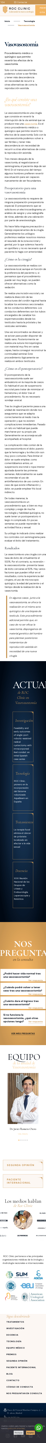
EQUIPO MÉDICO (15, 1348)
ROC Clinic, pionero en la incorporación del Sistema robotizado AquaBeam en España (21, 791)
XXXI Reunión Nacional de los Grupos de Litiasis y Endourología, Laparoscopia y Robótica (22, 889)
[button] (18, 1140)
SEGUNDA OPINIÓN (20, 1165)
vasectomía (30, 123)
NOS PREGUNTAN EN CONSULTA (24, 1393)
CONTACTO (12, 1380)
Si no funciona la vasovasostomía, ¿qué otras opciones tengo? (20, 1018)
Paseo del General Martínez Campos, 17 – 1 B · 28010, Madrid (25, 1411)
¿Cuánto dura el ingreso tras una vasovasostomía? (21, 1002)
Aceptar (30, 1433)
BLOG (9, 1374)
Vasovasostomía (26, 25)
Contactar (22, 2)
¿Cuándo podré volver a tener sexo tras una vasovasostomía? (22, 989)
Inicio (7, 21)
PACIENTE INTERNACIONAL (19, 1181)
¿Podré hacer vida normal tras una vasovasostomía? (22, 975)
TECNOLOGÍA (13, 1341)
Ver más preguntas (23, 1033)
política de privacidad (16, 1428)
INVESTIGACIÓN (15, 1328)
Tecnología (29, 21)
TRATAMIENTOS (15, 1322)
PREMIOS (11, 1354)
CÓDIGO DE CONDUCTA (19, 1387)
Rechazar (18, 1433)
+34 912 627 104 (13, 1417)
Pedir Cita (43, 10)
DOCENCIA (12, 1335)
